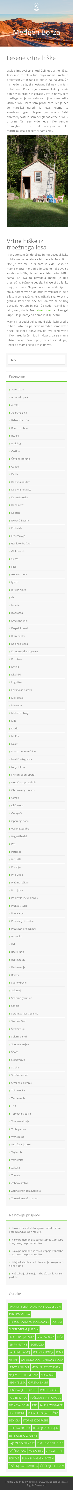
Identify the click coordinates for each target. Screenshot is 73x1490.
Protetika (16, 936)
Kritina (15, 666)
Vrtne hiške (17, 1137)
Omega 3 (16, 813)
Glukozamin (18, 551)
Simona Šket (18, 1021)
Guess (14, 559)
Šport (14, 1052)
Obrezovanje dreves (22, 790)
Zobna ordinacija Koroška (26, 1190)
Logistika (16, 682)
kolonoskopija (43, 1352)
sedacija (14, 1420)
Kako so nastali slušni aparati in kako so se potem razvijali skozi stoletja (35, 1230)
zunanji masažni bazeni (38, 1458)
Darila (14, 474)
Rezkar (15, 975)
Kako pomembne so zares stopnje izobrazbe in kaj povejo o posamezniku (36, 1241)
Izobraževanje (19, 620)
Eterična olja (18, 536)
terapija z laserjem (46, 1428)
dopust (57, 1322)
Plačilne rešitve (19, 882)
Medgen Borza (36, 32)
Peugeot (16, 851)
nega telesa (17, 1382)
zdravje (14, 1458)
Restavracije (18, 967)
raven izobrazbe (51, 1405)
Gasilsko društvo (21, 543)
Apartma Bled (19, 412)
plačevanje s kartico (23, 1390)
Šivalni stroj (18, 1029)
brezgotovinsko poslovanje (29, 1322)
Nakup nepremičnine (23, 751)
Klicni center (18, 636)
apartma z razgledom (45, 1306)
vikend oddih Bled (50, 1443)
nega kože (48, 1375)
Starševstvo (18, 1059)
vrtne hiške (43, 310)
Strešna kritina (19, 1075)
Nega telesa (18, 767)
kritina (13, 1359)
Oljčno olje (17, 805)
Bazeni (15, 435)
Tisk (13, 1106)
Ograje (15, 798)
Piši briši (16, 859)
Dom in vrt (17, 505)
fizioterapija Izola (21, 1337)
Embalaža (16, 528)
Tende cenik (18, 1098)
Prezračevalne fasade (23, 928)
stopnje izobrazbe (35, 1420)
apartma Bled (18, 1306)
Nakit (14, 744)
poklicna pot (49, 1390)
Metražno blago (20, 713)
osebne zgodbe (20, 828)
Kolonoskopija (19, 643)
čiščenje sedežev (52, 1466)
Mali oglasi (17, 697)
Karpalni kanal (19, 628)
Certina (15, 451)
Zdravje (15, 1175)
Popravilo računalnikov (24, 898)
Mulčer (15, 736)
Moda (14, 728)
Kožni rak (16, 659)
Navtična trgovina (21, 759)
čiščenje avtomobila (23, 1466)
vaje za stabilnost (21, 1443)
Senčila (15, 1005)
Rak (13, 944)
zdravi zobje (54, 1451)
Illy (13, 597)
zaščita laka (17, 1451)
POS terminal (18, 1397)
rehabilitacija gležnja (43, 1413)
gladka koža (45, 1337)
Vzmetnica (17, 1160)
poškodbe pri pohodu (45, 1397)
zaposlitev (35, 1451)
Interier (15, 605)
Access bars (18, 389)
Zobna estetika (19, 1183)
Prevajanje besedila (22, 921)
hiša (60, 1337)
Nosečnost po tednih (23, 782)
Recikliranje (17, 952)
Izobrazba (17, 613)
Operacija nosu (20, 821)
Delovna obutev (20, 482)
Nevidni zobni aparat (23, 774)
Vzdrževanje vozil (21, 1144)
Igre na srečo (18, 590)
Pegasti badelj (19, 836)
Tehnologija (18, 1090)
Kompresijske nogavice (24, 651)
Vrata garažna (19, 1129)
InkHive (32, 1481)
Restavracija (18, 959)
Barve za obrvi (19, 428)
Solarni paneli (19, 1036)
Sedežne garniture (21, 998)
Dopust (15, 512)
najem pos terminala (23, 1375)
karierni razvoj (19, 1352)
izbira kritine (18, 1344)
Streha (15, 1067)
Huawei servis (19, 574)
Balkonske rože (20, 420)
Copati (15, 466)
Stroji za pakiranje (21, 1083)
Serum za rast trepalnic (24, 1013)
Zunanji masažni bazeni (24, 1198)
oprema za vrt (38, 1382)
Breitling (16, 443)
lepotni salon (19, 1367)
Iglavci (14, 582)
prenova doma (19, 1405)
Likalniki (16, 674)
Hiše (13, 566)
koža (59, 1352)
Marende (16, 705)
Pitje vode (17, 874)
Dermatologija (19, 497)
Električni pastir (20, 520)
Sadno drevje (18, 982)
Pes (13, 844)
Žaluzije (15, 1167)
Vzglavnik (16, 1152)
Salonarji (16, 990)
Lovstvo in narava (21, 690)
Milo (13, 720)
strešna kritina (19, 1428)
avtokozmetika (19, 1314)
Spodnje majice (20, 1044)
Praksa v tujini (19, 905)
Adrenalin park (19, 397)
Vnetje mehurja (20, 1121)
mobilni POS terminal (47, 1367)
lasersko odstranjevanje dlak (42, 1359)
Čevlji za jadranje (20, 459)
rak (34, 1405)
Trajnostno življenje (23, 1435)
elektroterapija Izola (24, 1329)
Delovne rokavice (21, 489)
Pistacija (16, 867)
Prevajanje (17, 913)
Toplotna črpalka (21, 1113)
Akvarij (15, 405)
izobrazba (37, 1344)
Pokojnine (17, 890)
